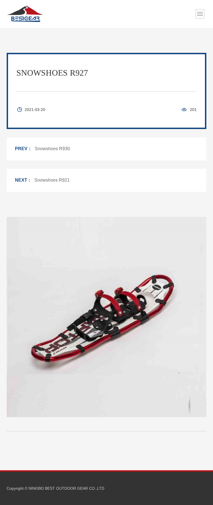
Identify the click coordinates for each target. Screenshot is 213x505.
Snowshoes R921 (52, 180)
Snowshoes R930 (52, 148)
